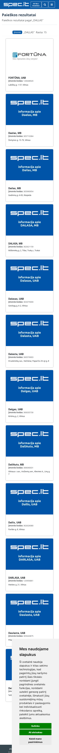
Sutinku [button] (35, 726)
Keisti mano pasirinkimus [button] (35, 740)
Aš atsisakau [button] (35, 732)
